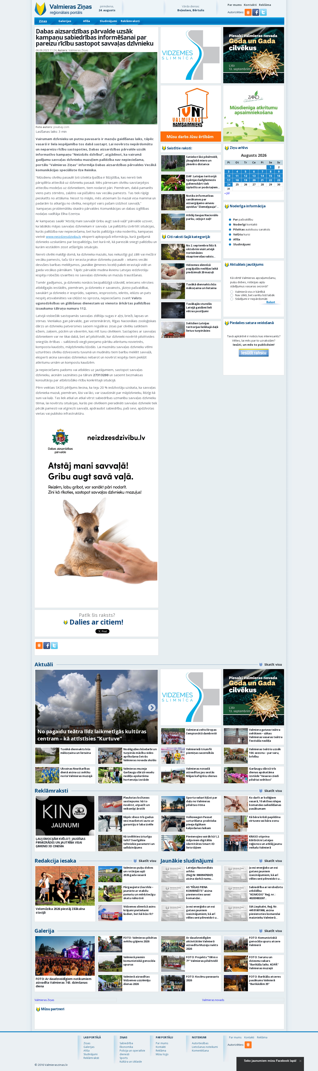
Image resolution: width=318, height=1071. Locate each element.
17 (228, 180)
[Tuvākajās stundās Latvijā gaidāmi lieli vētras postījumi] (173, 310)
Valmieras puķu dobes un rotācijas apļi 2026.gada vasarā (138, 871)
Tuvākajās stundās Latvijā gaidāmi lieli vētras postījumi (199, 307)
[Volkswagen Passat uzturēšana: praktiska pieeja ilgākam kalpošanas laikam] (173, 823)
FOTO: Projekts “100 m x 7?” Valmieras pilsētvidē (202, 959)
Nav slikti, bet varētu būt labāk (255, 295)
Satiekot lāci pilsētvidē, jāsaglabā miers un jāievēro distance (202, 160)
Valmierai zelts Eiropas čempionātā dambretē (201, 731)
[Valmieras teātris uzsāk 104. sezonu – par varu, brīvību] (236, 755)
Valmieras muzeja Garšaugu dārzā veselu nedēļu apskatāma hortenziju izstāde (138, 774)
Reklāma (265, 5)
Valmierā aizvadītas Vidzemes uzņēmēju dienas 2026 (137, 980)
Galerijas (64, 21)
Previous (41, 708)
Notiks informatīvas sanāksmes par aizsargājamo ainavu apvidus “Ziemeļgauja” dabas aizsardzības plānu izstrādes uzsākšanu (201, 207)
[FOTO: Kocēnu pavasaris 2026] (173, 983)
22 (270, 180)
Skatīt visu (273, 664)
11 (237, 176)
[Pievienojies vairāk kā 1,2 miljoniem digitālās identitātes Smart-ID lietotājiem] (173, 843)
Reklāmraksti (130, 21)
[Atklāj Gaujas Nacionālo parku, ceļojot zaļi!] (173, 221)
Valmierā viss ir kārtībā (250, 292)
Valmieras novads (213, 1000)
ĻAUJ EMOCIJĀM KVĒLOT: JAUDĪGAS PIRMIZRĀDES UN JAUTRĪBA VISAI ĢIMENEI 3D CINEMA (60, 842)
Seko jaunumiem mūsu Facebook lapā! (270, 1060)
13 (253, 176)
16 (278, 176)
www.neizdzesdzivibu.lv (63, 236)
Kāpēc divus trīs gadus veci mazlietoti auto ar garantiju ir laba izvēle (138, 820)
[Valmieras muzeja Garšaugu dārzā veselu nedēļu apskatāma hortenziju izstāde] (110, 775)
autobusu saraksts (251, 229)
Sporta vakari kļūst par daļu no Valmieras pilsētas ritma (201, 801)
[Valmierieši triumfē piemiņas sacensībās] (173, 755)
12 (245, 176)
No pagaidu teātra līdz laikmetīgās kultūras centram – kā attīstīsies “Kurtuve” (91, 735)
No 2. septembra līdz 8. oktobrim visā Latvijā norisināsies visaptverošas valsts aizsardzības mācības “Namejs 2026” (201, 254)
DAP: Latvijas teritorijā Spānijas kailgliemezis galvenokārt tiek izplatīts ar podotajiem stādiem (202, 183)
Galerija (44, 930)
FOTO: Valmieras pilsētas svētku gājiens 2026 (140, 939)
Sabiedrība (126, 1043)
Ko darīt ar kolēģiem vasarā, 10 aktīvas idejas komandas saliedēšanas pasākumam (265, 803)
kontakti (245, 224)
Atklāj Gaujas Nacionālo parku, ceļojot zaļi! (202, 217)
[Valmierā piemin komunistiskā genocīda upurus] (110, 963)
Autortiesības (200, 1043)
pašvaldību (243, 219)
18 (237, 180)
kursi (241, 234)
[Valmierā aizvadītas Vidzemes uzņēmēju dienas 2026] (110, 983)
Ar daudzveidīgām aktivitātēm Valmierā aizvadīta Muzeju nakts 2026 (202, 943)
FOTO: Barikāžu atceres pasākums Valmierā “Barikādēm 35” (265, 980)
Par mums (235, 5)
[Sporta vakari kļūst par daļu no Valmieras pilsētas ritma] (173, 804)
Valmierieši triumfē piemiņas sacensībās (200, 751)
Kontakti (250, 5)
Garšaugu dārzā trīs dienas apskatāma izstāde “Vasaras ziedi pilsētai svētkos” (264, 774)
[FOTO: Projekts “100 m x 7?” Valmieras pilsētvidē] (173, 963)
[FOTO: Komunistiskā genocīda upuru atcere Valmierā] (236, 944)
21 (262, 180)
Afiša (86, 21)
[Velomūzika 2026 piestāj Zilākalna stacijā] (65, 885)
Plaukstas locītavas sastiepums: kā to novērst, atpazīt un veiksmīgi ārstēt (136, 803)
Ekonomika (126, 1047)
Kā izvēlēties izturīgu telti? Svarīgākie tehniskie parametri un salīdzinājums (139, 841)
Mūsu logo (162, 1054)
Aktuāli (44, 664)
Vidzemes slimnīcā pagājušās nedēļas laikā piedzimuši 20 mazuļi (202, 268)
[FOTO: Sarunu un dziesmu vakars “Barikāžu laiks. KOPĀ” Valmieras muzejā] (236, 963)
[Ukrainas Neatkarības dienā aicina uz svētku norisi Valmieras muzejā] (47, 775)
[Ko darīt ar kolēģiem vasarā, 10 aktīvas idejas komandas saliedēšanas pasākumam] (236, 804)
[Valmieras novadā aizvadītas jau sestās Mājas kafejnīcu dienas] (173, 775)
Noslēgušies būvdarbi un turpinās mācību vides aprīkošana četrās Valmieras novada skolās (140, 754)
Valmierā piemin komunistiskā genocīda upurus (139, 960)
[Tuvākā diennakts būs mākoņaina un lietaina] (173, 291)
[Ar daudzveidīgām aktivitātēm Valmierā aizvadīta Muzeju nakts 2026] (173, 944)
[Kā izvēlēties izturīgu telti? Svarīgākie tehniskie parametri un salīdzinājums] (110, 843)
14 (262, 176)
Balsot (270, 302)
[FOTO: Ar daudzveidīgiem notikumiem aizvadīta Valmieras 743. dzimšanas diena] (65, 955)
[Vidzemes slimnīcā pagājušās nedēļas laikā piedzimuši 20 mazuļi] (173, 271)
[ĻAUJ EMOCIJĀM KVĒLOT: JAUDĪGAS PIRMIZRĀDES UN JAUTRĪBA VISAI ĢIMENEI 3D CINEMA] (65, 815)
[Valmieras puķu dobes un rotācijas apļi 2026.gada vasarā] (110, 874)
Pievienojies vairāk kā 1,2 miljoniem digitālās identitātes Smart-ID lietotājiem (202, 841)
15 (270, 176)
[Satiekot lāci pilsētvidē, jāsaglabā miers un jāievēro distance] (173, 163)
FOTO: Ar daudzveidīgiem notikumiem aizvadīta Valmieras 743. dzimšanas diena (63, 982)
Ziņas (43, 21)
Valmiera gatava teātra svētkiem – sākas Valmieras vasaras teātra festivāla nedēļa (265, 735)
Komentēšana (200, 1050)
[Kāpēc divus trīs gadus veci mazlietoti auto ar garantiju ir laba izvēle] (110, 823)
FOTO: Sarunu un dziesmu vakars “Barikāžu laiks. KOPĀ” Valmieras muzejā (263, 962)
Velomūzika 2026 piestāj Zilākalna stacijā (60, 910)
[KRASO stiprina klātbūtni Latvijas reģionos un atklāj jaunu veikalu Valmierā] (236, 843)
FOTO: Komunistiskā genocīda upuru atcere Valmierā (264, 941)
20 (253, 180)
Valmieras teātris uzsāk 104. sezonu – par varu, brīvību (265, 752)
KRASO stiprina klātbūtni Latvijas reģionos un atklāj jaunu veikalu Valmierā (265, 841)
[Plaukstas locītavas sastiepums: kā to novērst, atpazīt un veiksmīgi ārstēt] (110, 804)
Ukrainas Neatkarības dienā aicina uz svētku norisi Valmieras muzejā (76, 772)
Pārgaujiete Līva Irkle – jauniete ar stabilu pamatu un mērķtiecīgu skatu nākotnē (139, 892)
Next (152, 708)
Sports (124, 1058)
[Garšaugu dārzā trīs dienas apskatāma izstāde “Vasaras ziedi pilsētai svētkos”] (236, 775)
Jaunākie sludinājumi (187, 860)
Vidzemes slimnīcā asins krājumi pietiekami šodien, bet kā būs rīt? (139, 910)
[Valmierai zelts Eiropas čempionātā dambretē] (173, 736)
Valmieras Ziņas (44, 1000)
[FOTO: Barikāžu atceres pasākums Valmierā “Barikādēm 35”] (236, 983)
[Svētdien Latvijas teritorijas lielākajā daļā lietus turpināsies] (173, 330)
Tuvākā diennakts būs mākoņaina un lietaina (201, 286)
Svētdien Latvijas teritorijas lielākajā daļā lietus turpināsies (202, 326)
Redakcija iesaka (55, 860)
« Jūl (227, 193)
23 (278, 180)
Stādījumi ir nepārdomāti (251, 299)
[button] (256, 15)
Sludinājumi (108, 21)
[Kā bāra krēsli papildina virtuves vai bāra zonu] (236, 823)
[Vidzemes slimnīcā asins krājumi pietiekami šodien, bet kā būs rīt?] (110, 913)
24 (228, 184)
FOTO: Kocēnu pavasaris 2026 (202, 978)
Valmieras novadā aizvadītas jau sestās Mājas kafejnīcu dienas (201, 772)
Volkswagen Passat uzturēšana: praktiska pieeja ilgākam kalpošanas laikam (201, 822)
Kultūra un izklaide (131, 1061)
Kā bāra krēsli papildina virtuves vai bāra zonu (264, 819)
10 (228, 176)
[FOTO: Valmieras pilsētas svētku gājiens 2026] (110, 944)
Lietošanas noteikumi (205, 1047)
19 (245, 180)
